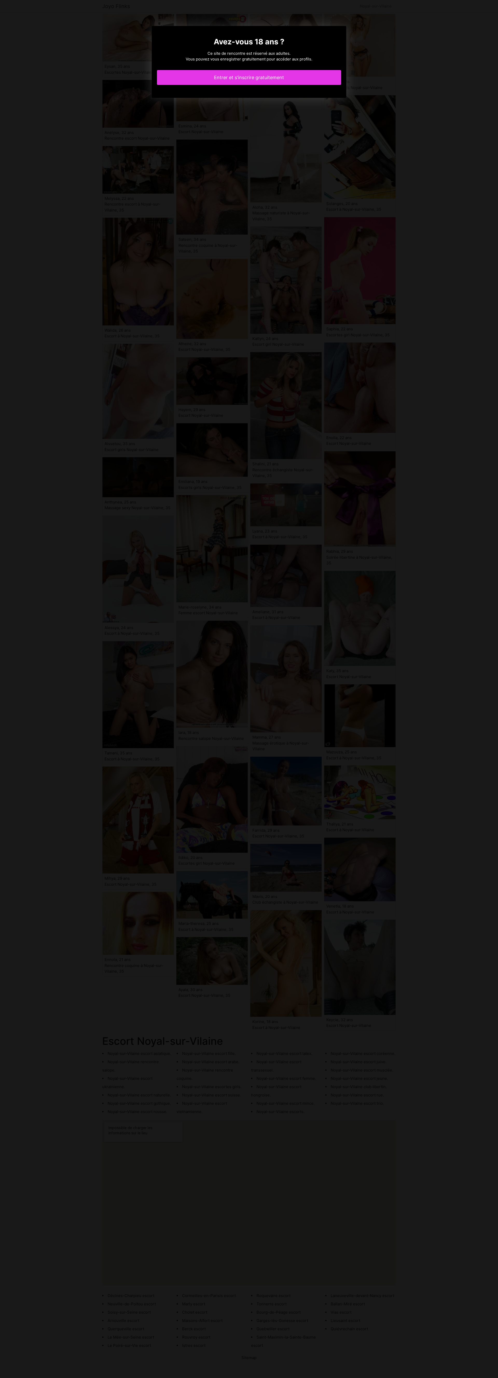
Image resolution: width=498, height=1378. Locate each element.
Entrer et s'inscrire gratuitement (249, 77)
